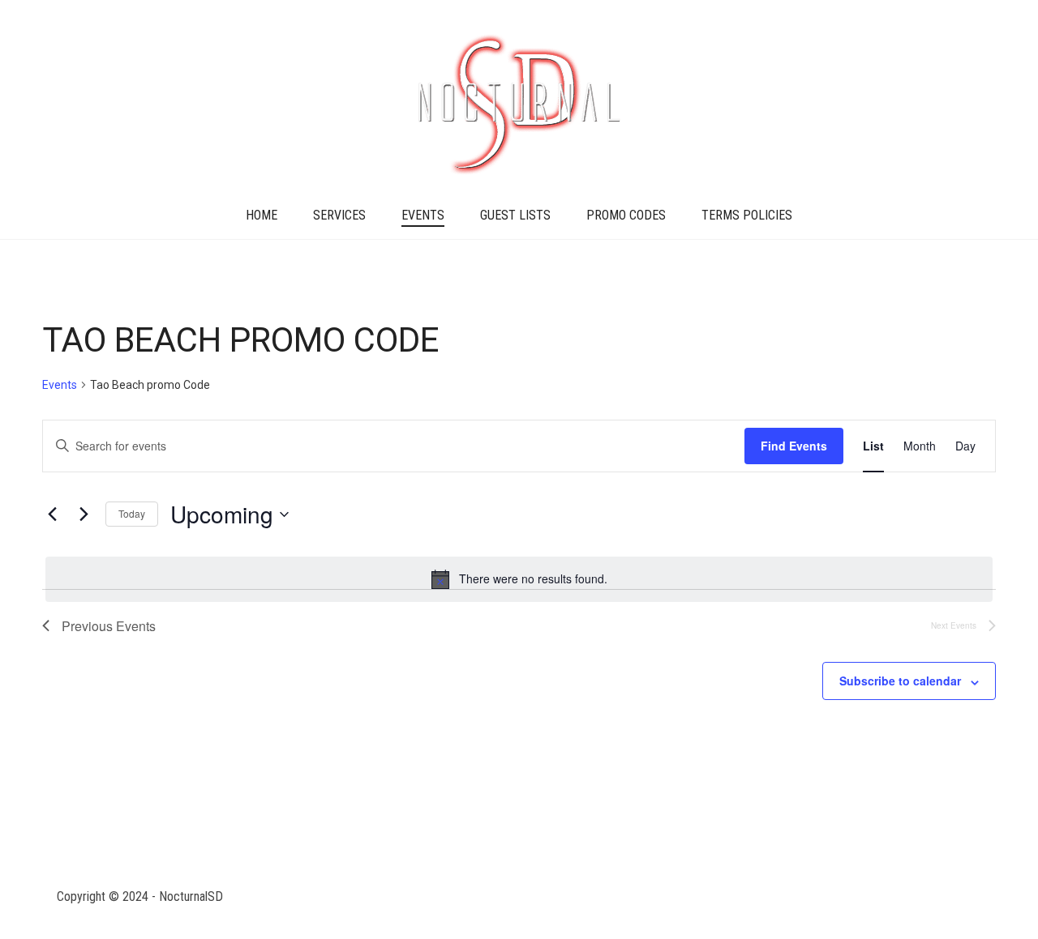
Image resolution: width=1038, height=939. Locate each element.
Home (261, 215)
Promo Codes (626, 215)
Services (339, 215)
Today (131, 513)
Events (422, 215)
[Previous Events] (52, 514)
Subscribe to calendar (900, 680)
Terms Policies (746, 215)
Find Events (794, 445)
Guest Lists (515, 215)
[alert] (519, 579)
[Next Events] (83, 514)
